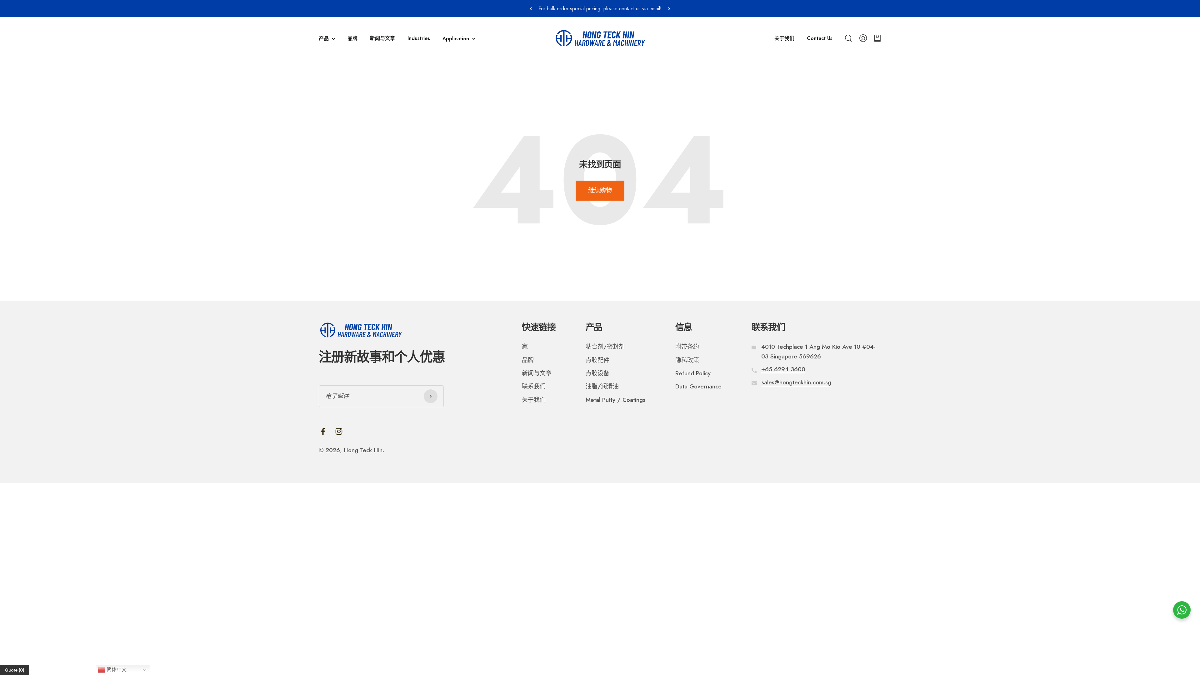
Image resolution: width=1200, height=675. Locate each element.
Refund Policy (693, 373)
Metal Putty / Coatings (615, 400)
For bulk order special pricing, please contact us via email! (600, 8)
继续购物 (600, 190)
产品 (324, 38)
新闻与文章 (382, 38)
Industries (419, 38)
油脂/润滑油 (602, 386)
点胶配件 (597, 360)
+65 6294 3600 (783, 369)
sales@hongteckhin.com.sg (796, 382)
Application (455, 38)
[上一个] (531, 8)
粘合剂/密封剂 (605, 346)
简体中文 (116, 669)
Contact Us (819, 38)
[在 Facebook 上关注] (323, 431)
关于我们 (784, 38)
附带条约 (687, 346)
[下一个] (669, 8)
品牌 (353, 38)
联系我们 (534, 386)
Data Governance (698, 386)
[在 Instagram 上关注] (339, 431)
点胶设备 (597, 373)
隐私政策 (687, 360)
